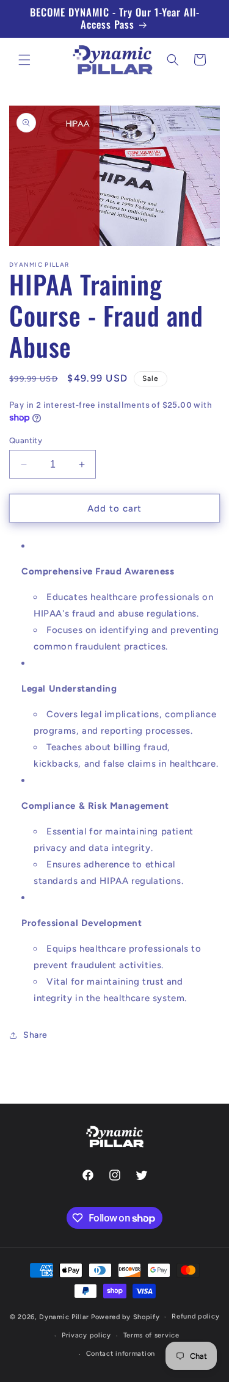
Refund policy (195, 1316)
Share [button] (35, 1035)
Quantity (25, 440)
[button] (24, 59)
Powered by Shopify (125, 1317)
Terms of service (151, 1335)
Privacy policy (86, 1335)
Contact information (120, 1354)
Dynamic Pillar (64, 1317)
